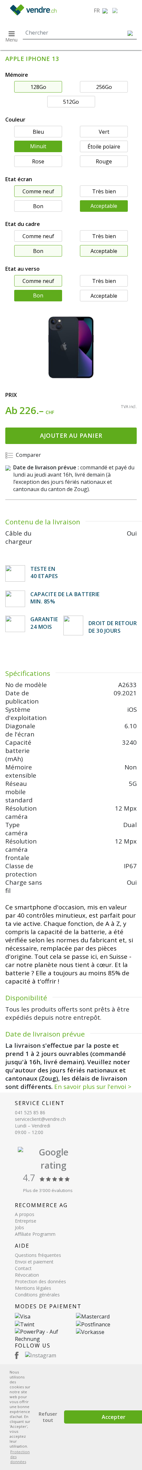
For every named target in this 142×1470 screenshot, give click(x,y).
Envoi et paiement (34, 1262)
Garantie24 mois (44, 623)
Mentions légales (33, 1288)
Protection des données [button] (20, 1456)
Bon (38, 206)
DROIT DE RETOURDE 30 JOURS (113, 627)
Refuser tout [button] (48, 1417)
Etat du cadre (22, 224)
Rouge (104, 161)
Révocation (27, 1275)
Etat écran (18, 179)
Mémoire (16, 74)
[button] (101, 10)
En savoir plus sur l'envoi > (92, 1086)
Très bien (104, 191)
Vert (104, 131)
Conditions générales (37, 1294)
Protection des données (40, 1281)
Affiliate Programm (35, 1234)
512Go (71, 101)
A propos (24, 1214)
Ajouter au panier (71, 435)
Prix (11, 395)
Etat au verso (22, 268)
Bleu (38, 131)
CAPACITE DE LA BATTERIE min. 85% (65, 598)
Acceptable (103, 205)
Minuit (38, 146)
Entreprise (25, 1221)
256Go (104, 87)
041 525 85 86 (30, 1112)
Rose (38, 161)
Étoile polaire (104, 146)
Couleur (15, 119)
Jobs (19, 1227)
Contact (23, 1268)
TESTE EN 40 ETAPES (44, 572)
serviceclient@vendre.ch (40, 1119)
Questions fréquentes (38, 1255)
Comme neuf (38, 191)
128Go (38, 87)
